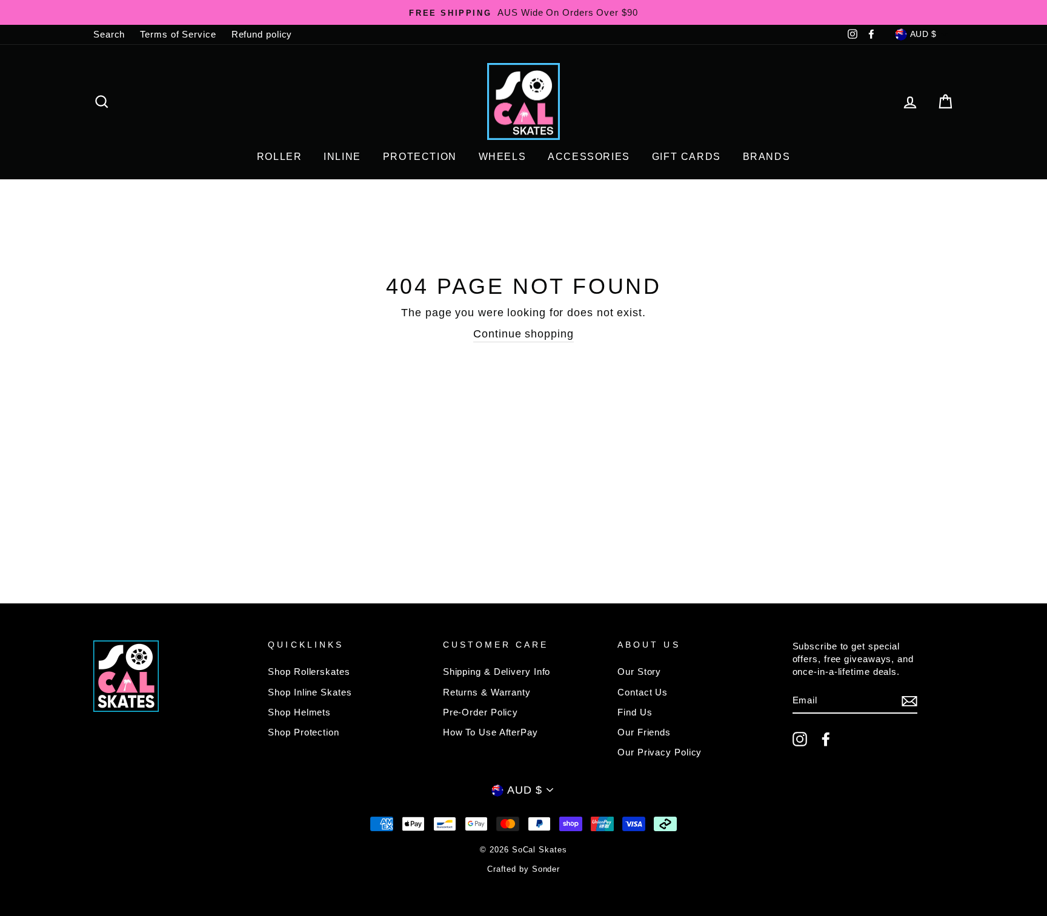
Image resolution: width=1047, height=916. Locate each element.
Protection (420, 156)
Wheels (503, 156)
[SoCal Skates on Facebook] (826, 739)
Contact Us (642, 692)
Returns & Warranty (487, 692)
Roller (279, 156)
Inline (342, 156)
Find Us (634, 712)
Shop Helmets (299, 712)
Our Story (639, 671)
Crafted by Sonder (523, 869)
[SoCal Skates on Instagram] (800, 739)
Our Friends (644, 732)
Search (109, 34)
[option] (523, 12)
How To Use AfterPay (490, 732)
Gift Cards (686, 156)
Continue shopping (523, 334)
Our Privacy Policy (659, 752)
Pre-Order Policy (480, 712)
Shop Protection (303, 732)
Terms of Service (178, 34)
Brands (767, 156)
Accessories (589, 156)
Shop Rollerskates (309, 671)
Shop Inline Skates (309, 692)
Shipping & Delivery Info (497, 671)
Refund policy (262, 34)
